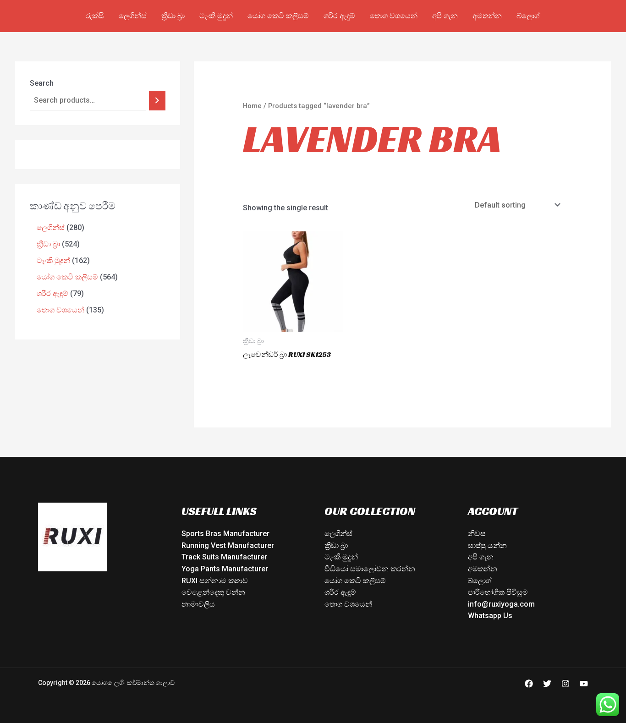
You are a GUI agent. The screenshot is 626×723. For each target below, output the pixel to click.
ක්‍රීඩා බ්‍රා (173, 15)
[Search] (157, 100)
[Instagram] (565, 683)
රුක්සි (95, 15)
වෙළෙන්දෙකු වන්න (213, 592)
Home (252, 106)
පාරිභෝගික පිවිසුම (498, 592)
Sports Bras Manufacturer (225, 533)
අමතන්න (487, 15)
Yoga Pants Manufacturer (224, 568)
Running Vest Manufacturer (227, 545)
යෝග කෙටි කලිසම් (278, 15)
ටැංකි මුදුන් (216, 15)
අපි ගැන (445, 15)
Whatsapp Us (490, 615)
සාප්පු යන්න (487, 545)
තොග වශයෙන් (393, 15)
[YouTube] (584, 683)
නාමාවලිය (198, 604)
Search (42, 83)
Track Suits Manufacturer (224, 557)
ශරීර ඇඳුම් (339, 15)
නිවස (477, 533)
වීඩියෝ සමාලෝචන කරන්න (369, 568)
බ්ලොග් (528, 15)
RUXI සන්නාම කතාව (214, 580)
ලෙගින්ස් (133, 15)
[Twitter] (547, 683)
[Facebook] (529, 683)
